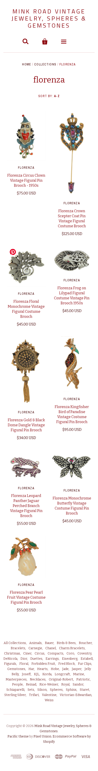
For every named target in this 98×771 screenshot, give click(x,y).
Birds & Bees (66, 643)
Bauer (49, 643)
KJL (36, 674)
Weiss (49, 700)
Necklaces (38, 679)
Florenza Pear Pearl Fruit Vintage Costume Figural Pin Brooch (26, 597)
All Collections (15, 643)
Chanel (50, 648)
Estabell (87, 659)
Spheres (56, 690)
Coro (70, 653)
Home (26, 64)
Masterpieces (16, 679)
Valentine (49, 695)
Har (31, 669)
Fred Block (66, 664)
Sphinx (71, 690)
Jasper (76, 669)
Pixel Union (42, 736)
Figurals (10, 664)
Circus (39, 653)
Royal (65, 684)
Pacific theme (18, 736)
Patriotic (83, 679)
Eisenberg (69, 659)
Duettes (36, 659)
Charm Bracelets (72, 648)
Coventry (84, 653)
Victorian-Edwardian (75, 695)
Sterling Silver (15, 695)
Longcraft (62, 674)
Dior (24, 659)
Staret (84, 690)
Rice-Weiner (48, 684)
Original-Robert (61, 679)
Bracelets (18, 648)
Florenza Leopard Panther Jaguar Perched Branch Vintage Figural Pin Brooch (26, 506)
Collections (45, 64)
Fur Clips (84, 664)
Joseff (26, 674)
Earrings (52, 659)
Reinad (31, 684)
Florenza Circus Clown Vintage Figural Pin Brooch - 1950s (26, 180)
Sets (31, 690)
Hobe (55, 669)
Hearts (42, 669)
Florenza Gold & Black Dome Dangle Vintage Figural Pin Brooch (26, 425)
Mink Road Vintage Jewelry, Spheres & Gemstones (49, 18)
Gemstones (16, 669)
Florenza (26, 168)
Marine (78, 674)
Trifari (34, 695)
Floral (23, 664)
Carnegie (35, 648)
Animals (35, 643)
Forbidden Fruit (43, 664)
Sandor (78, 684)
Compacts (55, 653)
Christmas (12, 653)
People (17, 684)
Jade (65, 669)
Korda (47, 674)
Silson (42, 690)
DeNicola (10, 659)
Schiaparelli (15, 690)
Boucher (85, 643)
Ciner (27, 653)
